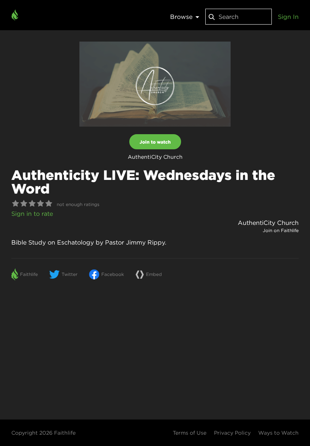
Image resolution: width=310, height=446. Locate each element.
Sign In (288, 16)
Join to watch (155, 142)
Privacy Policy (232, 432)
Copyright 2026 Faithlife (43, 432)
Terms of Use (189, 432)
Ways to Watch (278, 432)
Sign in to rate (32, 213)
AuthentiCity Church (268, 222)
